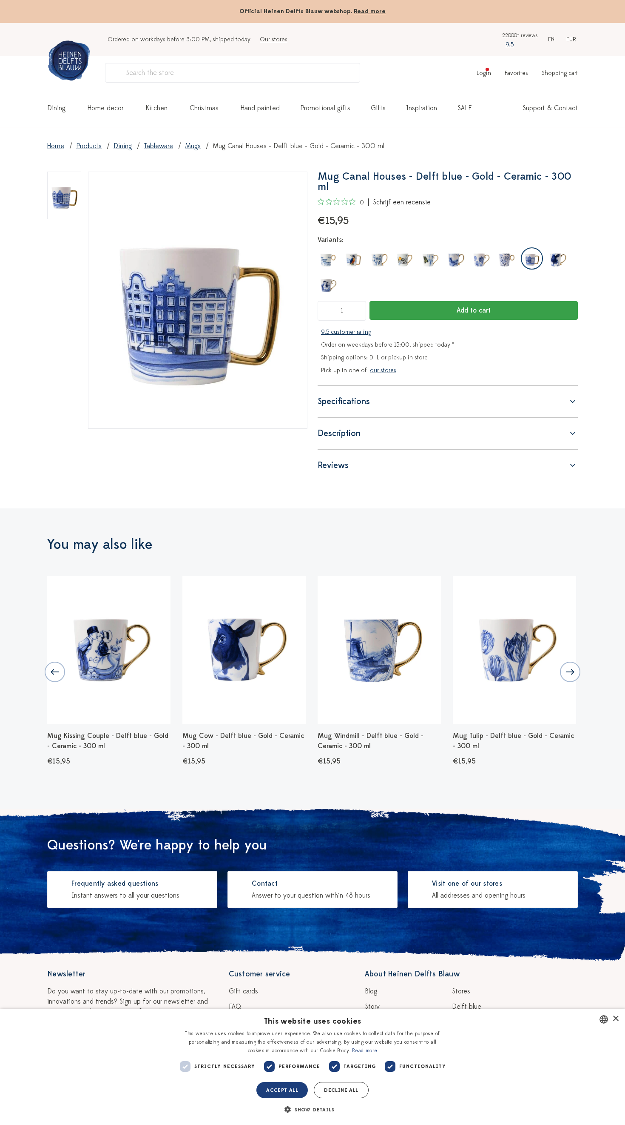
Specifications (344, 401)
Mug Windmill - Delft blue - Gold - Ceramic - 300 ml (370, 741)
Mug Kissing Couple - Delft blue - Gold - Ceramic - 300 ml (107, 741)
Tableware (158, 146)
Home (55, 146)
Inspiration (421, 108)
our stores (383, 370)
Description (339, 433)
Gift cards (243, 991)
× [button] (615, 1019)
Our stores (273, 39)
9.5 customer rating (346, 332)
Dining (56, 108)
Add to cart (474, 310)
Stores (461, 991)
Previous (55, 672)
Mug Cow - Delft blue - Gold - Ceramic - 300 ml (243, 741)
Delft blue (466, 1006)
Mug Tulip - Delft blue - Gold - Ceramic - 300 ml (513, 741)
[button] (312, 1110)
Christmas (204, 108)
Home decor (105, 108)
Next (570, 672)
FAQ (235, 1006)
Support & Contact (550, 108)
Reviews (333, 465)
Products (89, 146)
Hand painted (260, 108)
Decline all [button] (341, 1090)
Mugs (193, 146)
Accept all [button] (282, 1090)
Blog (371, 991)
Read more (370, 11)
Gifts (378, 108)
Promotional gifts (325, 108)
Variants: (331, 239)
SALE (464, 108)
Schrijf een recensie (402, 202)
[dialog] (312, 1067)
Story (372, 1006)
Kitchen (156, 108)
